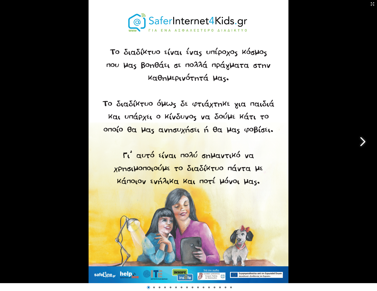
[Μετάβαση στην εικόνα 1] (148, 287)
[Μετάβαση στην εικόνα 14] (219, 287)
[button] (372, 4)
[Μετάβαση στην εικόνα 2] (154, 287)
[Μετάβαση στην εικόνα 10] (197, 287)
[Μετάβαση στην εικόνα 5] (170, 287)
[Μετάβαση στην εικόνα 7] (181, 287)
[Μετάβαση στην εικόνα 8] (186, 287)
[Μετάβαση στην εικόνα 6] (176, 287)
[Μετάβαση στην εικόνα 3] (159, 287)
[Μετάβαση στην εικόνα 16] (230, 287)
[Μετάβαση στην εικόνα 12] (208, 287)
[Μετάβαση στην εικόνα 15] (225, 287)
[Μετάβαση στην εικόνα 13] (214, 287)
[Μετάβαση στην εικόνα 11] (203, 287)
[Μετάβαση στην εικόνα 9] (192, 287)
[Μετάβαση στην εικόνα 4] (165, 287)
